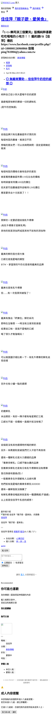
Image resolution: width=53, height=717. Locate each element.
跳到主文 (5, 26)
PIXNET (11, 680)
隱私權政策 (44, 680)
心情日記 (20, 538)
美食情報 (21, 58)
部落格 (9, 66)
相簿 (8, 63)
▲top (3, 546)
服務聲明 (26, 683)
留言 (22, 532)
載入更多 (5, 551)
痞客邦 (17, 532)
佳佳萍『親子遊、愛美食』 (24, 19)
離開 (14, 712)
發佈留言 (5, 566)
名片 (8, 69)
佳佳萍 (4, 518)
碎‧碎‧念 (21, 541)
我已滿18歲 (6, 712)
